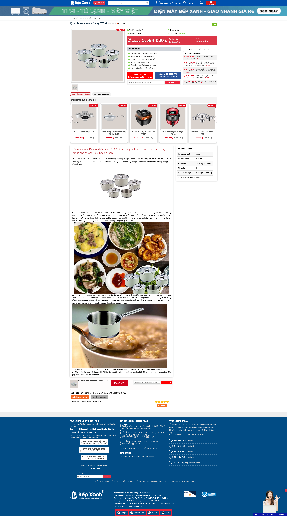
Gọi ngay (123, 513)
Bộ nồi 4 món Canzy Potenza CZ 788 (202, 133)
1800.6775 (177, 462)
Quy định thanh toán (158, 481)
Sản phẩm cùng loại (101, 94)
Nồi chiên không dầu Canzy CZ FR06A (143, 133)
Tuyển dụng (185, 481)
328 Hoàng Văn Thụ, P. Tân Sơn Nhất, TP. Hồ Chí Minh (144, 426)
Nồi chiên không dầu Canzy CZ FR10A (173, 133)
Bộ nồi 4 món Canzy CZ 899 (84, 132)
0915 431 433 (94, 468)
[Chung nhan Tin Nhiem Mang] (190, 494)
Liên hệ (193, 481)
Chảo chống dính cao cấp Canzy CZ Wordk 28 (114, 133)
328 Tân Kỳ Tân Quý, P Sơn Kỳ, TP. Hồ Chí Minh (141, 442)
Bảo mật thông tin (142, 481)
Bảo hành (114, 481)
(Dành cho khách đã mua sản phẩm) (94, 442)
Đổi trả (122, 481)
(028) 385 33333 (128, 437)
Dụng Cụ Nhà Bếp (85, 18)
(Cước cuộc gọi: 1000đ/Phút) (93, 457)
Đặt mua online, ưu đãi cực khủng (140, 75)
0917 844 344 (190, 76)
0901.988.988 (190, 57)
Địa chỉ (167, 513)
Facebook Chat (138, 513)
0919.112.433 (179, 457)
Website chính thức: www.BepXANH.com (128, 506)
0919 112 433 (190, 69)
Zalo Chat (154, 513)
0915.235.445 (179, 440)
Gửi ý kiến (161, 405)
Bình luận (121, 23)
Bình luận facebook (100, 397)
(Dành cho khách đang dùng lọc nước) (94, 450)
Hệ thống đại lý (173, 481)
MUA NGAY (119, 383)
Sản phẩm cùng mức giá (81, 94)
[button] (71, 119)
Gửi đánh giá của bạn (79, 397)
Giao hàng (130, 481)
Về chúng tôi (104, 481)
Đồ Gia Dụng (97, 18)
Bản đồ (199, 58)
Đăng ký (107, 476)
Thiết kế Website (138, 503)
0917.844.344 (179, 451)
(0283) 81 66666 (191, 81)
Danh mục (100, 3)
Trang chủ (74, 18)
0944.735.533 (190, 62)
